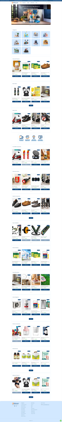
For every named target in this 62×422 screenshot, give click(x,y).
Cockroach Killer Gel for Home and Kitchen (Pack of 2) (35, 72)
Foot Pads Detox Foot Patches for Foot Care (45, 362)
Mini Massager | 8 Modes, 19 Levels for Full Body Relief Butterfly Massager (35, 185)
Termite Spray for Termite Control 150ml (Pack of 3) (16, 72)
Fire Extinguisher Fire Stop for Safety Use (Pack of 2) (26, 160)
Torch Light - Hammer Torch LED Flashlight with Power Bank (25, 185)
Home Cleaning (23, 409)
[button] (24, 3)
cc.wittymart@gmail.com (46, 404)
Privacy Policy (32, 408)
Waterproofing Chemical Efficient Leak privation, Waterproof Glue (26, 72)
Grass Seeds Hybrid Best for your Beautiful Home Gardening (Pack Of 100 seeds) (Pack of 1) (45, 286)
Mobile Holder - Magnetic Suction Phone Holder (35, 160)
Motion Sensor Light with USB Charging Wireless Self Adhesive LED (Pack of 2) (26, 286)
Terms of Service (33, 412)
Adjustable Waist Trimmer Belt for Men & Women (16, 389)
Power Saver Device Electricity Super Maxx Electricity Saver (16, 185)
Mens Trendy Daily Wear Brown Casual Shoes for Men (35, 210)
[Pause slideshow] (36, 25)
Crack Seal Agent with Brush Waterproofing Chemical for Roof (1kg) (45, 261)
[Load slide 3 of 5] (30, 25)
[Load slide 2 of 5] (29, 25)
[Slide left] (29, 79)
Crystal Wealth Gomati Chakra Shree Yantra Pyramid (35, 286)
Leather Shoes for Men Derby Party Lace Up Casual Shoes (26, 124)
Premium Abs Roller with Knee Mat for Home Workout (26, 236)
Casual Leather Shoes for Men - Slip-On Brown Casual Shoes (45, 72)
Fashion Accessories (23, 407)
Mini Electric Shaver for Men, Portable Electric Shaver (35, 124)
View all (31, 105)
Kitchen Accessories (23, 413)
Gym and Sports (23, 408)
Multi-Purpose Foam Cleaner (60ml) (44, 160)
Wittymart (32, 420)
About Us (32, 404)
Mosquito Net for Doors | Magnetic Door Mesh (45, 311)
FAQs (31, 407)
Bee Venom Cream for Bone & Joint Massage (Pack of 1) (35, 362)
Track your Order (33, 413)
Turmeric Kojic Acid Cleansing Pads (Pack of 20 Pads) (35, 97)
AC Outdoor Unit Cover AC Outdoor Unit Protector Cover (16, 311)
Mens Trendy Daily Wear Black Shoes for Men (16, 210)
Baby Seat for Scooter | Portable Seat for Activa (16, 124)
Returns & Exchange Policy (34, 409)
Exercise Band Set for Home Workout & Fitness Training (16, 236)
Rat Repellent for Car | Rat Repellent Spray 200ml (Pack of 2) (16, 97)
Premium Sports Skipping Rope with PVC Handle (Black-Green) (35, 236)
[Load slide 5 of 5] (32, 25)
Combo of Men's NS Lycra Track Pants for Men (45, 210)
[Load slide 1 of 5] (27, 25)
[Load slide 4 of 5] (31, 25)
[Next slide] (34, 25)
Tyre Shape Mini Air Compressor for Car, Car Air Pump (45, 124)
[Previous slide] (26, 25)
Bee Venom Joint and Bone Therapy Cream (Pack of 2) (25, 362)
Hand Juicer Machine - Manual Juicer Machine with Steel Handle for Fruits (16, 337)
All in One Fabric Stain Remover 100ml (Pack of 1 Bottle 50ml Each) (26, 261)
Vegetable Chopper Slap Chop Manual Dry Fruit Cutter (45, 337)
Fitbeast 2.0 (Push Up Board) (44, 236)
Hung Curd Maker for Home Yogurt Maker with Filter (35, 337)
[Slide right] (32, 79)
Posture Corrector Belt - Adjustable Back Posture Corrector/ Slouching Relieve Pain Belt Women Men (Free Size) (26, 97)
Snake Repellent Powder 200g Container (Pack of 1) (26, 311)
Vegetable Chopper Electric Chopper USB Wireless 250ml (26, 337)
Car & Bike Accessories (23, 404)
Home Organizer (23, 412)
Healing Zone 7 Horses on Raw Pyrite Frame (45, 97)
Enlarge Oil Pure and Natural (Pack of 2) (16, 362)
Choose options (45, 76)
